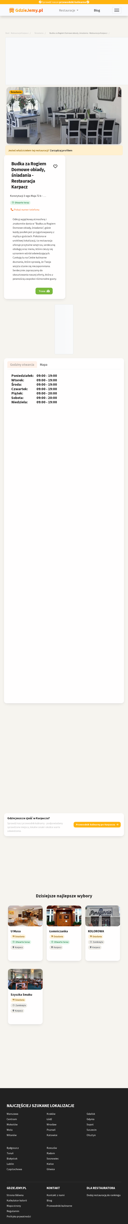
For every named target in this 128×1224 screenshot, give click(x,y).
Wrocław (51, 1124)
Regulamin (13, 1211)
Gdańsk (91, 1113)
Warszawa (12, 1113)
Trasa (41, 291)
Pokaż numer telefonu (26, 209)
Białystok (12, 1158)
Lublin (10, 1163)
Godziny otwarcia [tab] (22, 365)
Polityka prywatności (19, 1216)
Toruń (10, 1153)
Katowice (52, 1135)
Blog (97, 10)
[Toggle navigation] (116, 10)
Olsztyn (91, 1135)
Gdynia (90, 1119)
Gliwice (51, 1169)
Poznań (51, 1129)
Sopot (90, 1124)
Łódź (49, 1119)
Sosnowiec (53, 1158)
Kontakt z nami (55, 1195)
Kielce (50, 1163)
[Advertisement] (67, 60)
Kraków (51, 1113)
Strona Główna (15, 1195)
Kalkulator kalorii (17, 1200)
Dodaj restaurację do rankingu (103, 1195)
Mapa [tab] (43, 365)
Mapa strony (14, 1205)
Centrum (12, 1119)
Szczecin (91, 1129)
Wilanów (11, 1135)
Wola (9, 1129)
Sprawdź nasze (64, 2)
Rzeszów (52, 1147)
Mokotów (12, 1124)
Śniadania (39, 33)
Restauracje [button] (67, 10)
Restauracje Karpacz (19, 33)
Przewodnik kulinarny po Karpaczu (95, 824)
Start (7, 33)
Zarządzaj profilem (61, 150)
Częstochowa (14, 1169)
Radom (51, 1153)
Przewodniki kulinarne (59, 1205)
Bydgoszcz (13, 1147)
